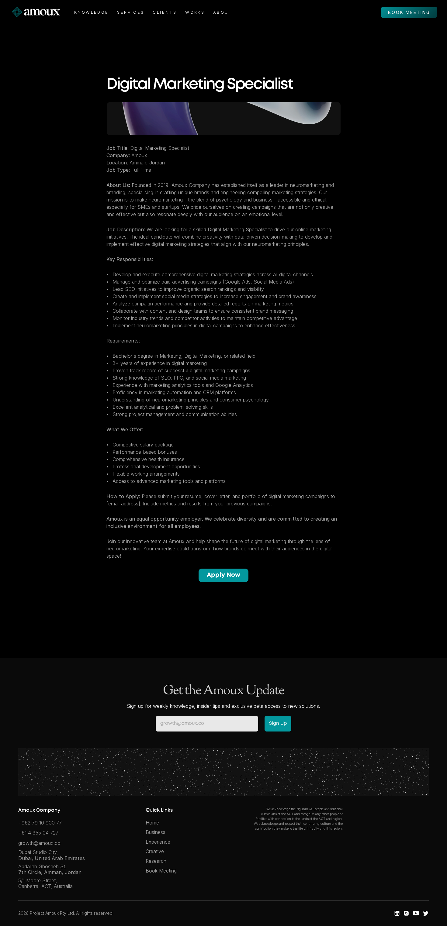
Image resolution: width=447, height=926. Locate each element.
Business (155, 832)
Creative (155, 851)
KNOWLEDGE (91, 12)
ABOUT (222, 12)
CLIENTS (165, 12)
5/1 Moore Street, (38, 880)
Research (156, 861)
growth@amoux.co (39, 843)
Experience (158, 842)
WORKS (195, 12)
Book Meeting (161, 871)
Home (152, 823)
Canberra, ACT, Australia (45, 886)
